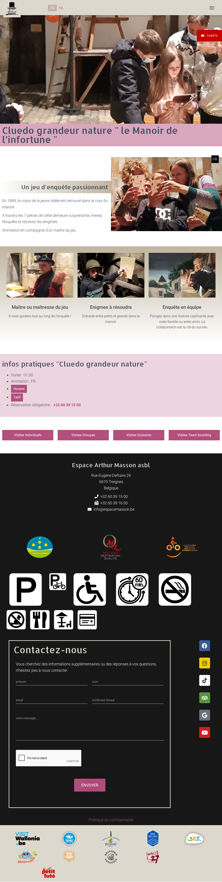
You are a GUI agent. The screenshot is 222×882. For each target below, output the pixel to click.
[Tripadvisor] (204, 697)
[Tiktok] (204, 680)
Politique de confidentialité (111, 820)
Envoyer (89, 785)
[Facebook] (204, 645)
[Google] (204, 715)
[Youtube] (204, 732)
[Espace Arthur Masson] (12, 7)
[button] (19, 389)
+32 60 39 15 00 (114, 496)
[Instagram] (204, 663)
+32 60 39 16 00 (114, 503)
